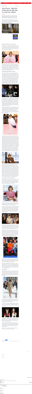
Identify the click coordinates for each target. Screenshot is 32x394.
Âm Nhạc (15, 384)
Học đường (25, 384)
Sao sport (19, 384)
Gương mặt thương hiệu (28, 384)
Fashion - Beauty (4, 5)
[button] (17, 5)
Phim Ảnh (17, 384)
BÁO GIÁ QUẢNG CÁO (29, 377)
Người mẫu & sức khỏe (22, 384)
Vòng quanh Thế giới (13, 384)
